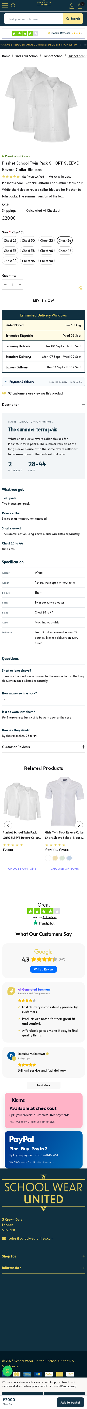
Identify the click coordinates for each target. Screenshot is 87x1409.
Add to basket (70, 1402)
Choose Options (22, 869)
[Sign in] (71, 6)
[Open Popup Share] (80, 288)
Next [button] (79, 825)
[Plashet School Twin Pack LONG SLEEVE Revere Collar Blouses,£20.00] (22, 802)
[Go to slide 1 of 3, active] (37, 881)
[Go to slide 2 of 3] (43, 881)
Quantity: (9, 275)
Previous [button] (8, 825)
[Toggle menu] (5, 6)
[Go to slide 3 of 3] (50, 881)
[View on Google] (11, 1056)
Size (13, 232)
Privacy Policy (68, 1386)
